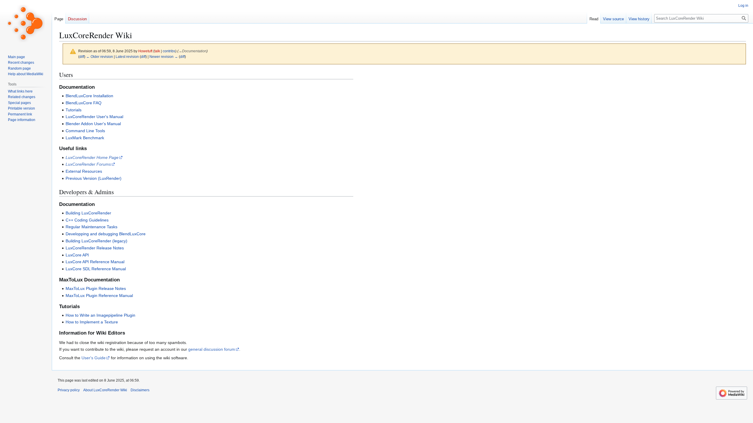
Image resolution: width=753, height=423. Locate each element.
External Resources (84, 171)
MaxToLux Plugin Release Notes (96, 288)
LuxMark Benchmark (85, 137)
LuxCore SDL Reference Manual (96, 268)
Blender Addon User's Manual (93, 123)
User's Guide (93, 357)
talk (157, 51)
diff (81, 56)
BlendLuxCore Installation (89, 95)
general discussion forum (211, 349)
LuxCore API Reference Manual (95, 261)
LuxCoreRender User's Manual (94, 116)
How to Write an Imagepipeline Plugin (100, 315)
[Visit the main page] (25, 23)
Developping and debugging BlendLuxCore (106, 233)
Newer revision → (163, 56)
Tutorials (73, 110)
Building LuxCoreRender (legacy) (96, 241)
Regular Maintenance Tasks (91, 226)
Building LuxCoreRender (88, 213)
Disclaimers (140, 390)
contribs (169, 51)
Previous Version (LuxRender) (93, 178)
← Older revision (99, 56)
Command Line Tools (85, 130)
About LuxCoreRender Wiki (105, 390)
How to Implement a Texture (92, 322)
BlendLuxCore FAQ (83, 102)
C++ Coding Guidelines (87, 220)
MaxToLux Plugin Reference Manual (99, 295)
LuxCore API (77, 255)
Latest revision (127, 56)
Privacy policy (69, 390)
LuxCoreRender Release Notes (95, 248)
